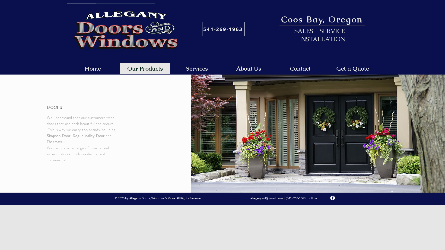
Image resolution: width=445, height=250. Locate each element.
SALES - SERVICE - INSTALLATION (322, 35)
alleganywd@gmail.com (266, 198)
